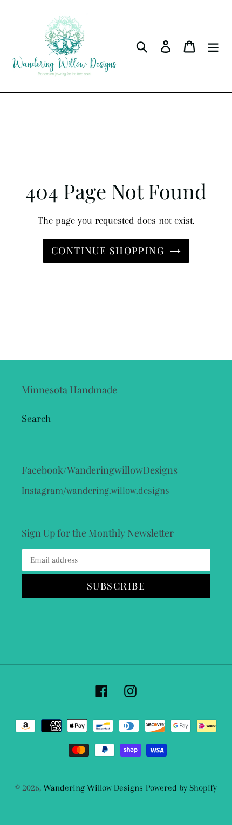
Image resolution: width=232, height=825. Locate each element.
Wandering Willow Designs (93, 787)
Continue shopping (108, 250)
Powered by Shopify (181, 787)
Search (36, 419)
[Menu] (213, 45)
